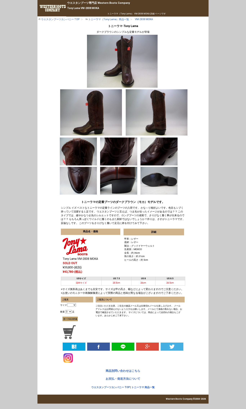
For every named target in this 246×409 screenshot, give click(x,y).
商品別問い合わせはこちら (123, 370)
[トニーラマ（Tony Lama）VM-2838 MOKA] (74, 346)
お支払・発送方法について (123, 378)
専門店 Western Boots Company (98, 3)
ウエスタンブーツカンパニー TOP (110, 387)
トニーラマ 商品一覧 (143, 387)
